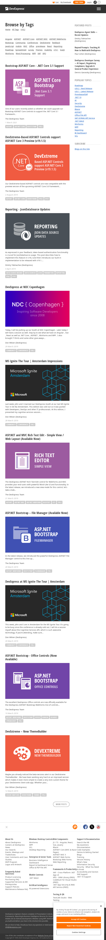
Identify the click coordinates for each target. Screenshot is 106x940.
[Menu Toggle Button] (99, 9)
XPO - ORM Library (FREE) (64, 877)
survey (31, 50)
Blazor (77, 109)
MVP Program (11, 862)
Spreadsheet (20, 50)
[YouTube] (98, 827)
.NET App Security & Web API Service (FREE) (64, 885)
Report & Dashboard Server (41, 865)
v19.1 (56, 50)
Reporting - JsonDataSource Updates (27, 209)
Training (80, 857)
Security (78, 103)
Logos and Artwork (13, 864)
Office (31, 46)
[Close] (101, 906)
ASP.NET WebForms (57, 39)
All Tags (15, 29)
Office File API (81, 115)
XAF (39, 53)
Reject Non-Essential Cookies (79, 926)
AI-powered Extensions (39, 888)
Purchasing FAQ (12, 879)
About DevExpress (13, 842)
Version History (83, 859)
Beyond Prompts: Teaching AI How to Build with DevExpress (87, 49)
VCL (76, 136)
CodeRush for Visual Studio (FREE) (65, 881)
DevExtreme (45, 42)
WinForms (9, 53)
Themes (39, 50)
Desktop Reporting (37, 850)
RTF (54, 502)
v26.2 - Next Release (83, 88)
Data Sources (30, 273)
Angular (8, 39)
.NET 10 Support (84, 876)
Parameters (49, 273)
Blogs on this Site (82, 149)
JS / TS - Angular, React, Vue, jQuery (63, 843)
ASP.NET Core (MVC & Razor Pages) (65, 851)
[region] (78, 921)
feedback (56, 42)
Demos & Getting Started (88, 852)
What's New (82, 862)
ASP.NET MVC (42, 39)
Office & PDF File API (38, 867)
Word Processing (23, 53)
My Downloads (65, 2)
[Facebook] (85, 827)
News (7, 847)
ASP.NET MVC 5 (59, 854)
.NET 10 (78, 97)
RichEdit (54, 717)
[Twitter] (92, 827)
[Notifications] (99, 2)
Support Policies (12, 887)
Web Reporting (59, 862)
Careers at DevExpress (15, 845)
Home (7, 29)
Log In (89, 2)
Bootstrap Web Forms (62, 859)
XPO (44, 53)
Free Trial (79, 2)
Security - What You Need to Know (88, 868)
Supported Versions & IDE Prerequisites (16, 883)
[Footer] (6, 827)
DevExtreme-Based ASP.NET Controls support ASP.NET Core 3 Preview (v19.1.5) (33, 139)
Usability (48, 50)
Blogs (79, 854)
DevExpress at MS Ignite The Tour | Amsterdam (35, 581)
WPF (34, 53)
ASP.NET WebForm (34, 502)
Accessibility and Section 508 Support (87, 873)
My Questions (83, 845)
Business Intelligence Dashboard (38, 861)
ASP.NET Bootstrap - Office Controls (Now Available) (31, 657)
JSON (40, 273)
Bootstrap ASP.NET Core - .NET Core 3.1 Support (34, 66)
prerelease (40, 46)
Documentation (83, 847)
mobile (19, 46)
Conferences (32, 42)
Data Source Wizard (14, 273)
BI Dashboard (81, 133)
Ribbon (45, 717)
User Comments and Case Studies (16, 858)
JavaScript (9, 46)
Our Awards (10, 850)
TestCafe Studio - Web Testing (62, 898)
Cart (57, 2)
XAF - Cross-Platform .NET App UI (64, 873)
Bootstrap (9, 42)
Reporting (58, 46)
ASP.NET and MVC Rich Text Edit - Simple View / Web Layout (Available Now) (34, 437)
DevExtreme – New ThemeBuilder (26, 731)
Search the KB (83, 842)
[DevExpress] (13, 2)
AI (76, 100)
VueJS (62, 50)
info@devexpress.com (13, 927)
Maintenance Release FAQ (16, 889)
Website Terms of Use (46, 935)
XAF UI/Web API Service (85, 118)
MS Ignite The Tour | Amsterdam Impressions (34, 361)
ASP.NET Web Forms (61, 857)
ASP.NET (17, 39)
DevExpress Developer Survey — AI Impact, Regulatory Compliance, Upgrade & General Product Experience (87, 64)
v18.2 (23, 29)
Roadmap (9, 50)
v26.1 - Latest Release (84, 91)
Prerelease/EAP (81, 94)
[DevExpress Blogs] (75, 827)
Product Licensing (13, 877)
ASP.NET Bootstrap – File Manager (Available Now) (36, 513)
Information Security (86, 864)
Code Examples (83, 850)
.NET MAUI (79, 121)
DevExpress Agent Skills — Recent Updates (86, 33)
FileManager (40, 571)
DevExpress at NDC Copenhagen (24, 287)
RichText (46, 502)
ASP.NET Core (28, 39)
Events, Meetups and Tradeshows (14, 853)
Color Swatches (13, 795)
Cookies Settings (79, 932)
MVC (25, 46)
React (49, 46)
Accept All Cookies (78, 919)
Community (20, 42)
